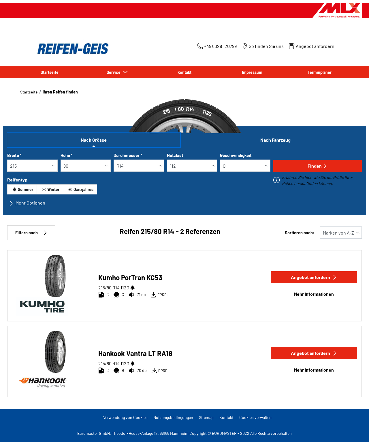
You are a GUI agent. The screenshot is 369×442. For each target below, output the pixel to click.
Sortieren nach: (299, 232)
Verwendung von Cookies (125, 417)
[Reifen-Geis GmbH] (71, 48)
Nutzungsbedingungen (173, 417)
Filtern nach (26, 232)
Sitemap (206, 417)
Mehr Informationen (314, 294)
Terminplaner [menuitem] (320, 72)
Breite (14, 155)
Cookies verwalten (255, 417)
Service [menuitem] (114, 72)
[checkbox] (22, 189)
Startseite (28, 91)
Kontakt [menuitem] (184, 72)
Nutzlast (175, 155)
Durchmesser (128, 155)
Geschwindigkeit (236, 155)
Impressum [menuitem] (252, 72)
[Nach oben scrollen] (353, 429)
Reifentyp (17, 179)
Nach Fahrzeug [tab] (275, 140)
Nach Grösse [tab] (94, 140)
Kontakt (226, 417)
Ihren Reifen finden (60, 91)
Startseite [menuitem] (50, 72)
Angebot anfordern (310, 277)
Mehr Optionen (30, 202)
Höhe (67, 155)
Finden (315, 165)
